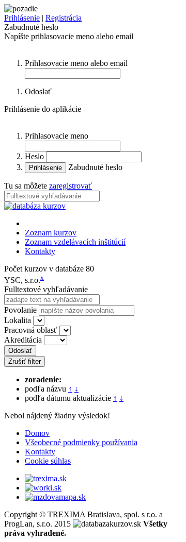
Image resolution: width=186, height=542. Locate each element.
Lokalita (17, 320)
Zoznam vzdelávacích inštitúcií (75, 242)
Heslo (34, 156)
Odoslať (20, 350)
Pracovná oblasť (30, 330)
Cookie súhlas (48, 460)
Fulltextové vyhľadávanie (46, 289)
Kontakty (40, 251)
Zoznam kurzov (50, 232)
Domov (37, 433)
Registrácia (63, 17)
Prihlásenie (22, 17)
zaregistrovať (70, 185)
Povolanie (20, 310)
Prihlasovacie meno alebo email (76, 63)
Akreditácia (23, 339)
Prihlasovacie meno (56, 135)
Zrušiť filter (24, 361)
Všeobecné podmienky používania (81, 442)
